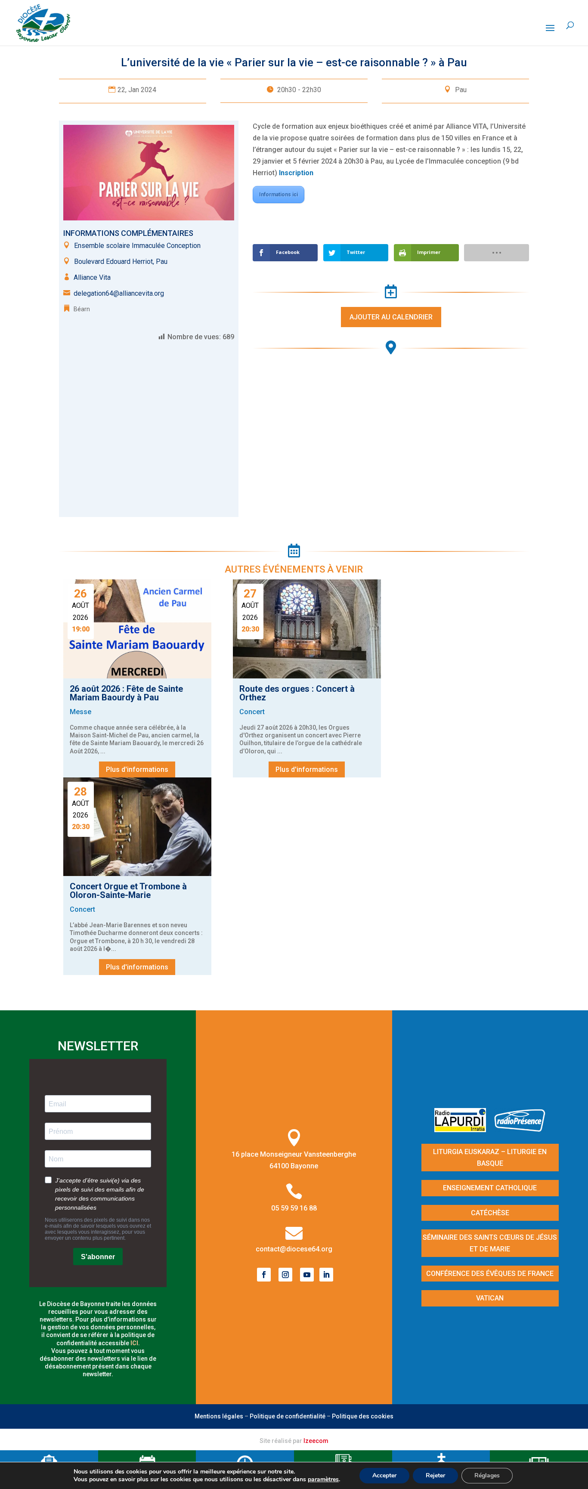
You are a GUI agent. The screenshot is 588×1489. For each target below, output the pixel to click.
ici (134, 1343)
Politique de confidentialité (287, 1416)
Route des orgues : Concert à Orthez (297, 693)
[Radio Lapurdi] (463, 1129)
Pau (461, 90)
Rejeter (435, 1475)
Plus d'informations (137, 769)
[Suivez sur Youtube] (307, 1275)
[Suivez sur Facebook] (264, 1275)
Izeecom (315, 1440)
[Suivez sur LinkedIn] (326, 1275)
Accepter (384, 1475)
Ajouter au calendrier (391, 317)
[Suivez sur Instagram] (285, 1275)
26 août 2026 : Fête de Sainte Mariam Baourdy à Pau (126, 693)
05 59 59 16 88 (294, 1208)
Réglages (487, 1475)
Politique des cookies (362, 1416)
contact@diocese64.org (294, 1249)
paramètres (323, 1479)
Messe (80, 712)
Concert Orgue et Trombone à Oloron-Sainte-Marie (128, 890)
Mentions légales (219, 1416)
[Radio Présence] (520, 1129)
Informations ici (278, 195)
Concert (252, 712)
